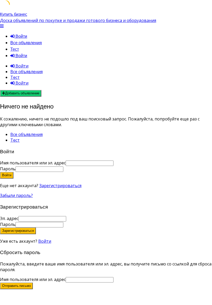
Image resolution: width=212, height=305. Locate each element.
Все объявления (26, 43)
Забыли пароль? (16, 195)
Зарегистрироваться (60, 185)
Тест (14, 49)
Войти (44, 241)
